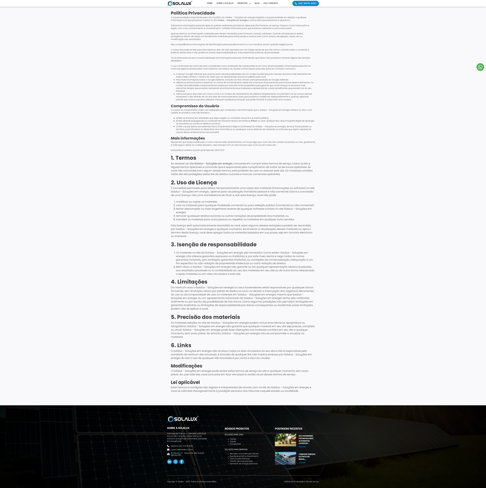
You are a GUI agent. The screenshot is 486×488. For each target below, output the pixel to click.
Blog (257, 3)
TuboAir (233, 441)
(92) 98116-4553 (307, 3)
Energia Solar (235, 444)
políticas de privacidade (267, 52)
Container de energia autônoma (244, 464)
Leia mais (302, 446)
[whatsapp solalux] (480, 67)
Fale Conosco (270, 3)
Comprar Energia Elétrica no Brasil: (307, 456)
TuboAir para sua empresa (241, 461)
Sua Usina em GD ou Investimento (244, 456)
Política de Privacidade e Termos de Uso (301, 482)
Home (210, 3)
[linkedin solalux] (169, 461)
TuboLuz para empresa (239, 459)
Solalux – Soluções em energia (232, 20)
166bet (254, 120)
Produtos (242, 3)
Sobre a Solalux (225, 3)
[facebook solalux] (181, 461)
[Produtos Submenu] (250, 3)
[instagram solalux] (175, 461)
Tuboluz (233, 439)
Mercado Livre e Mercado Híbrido (244, 454)
